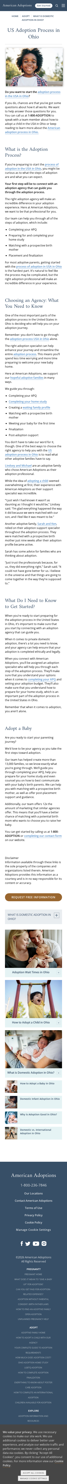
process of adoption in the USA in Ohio (32, 166)
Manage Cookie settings (33, 1478)
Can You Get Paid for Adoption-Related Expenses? (33, 1292)
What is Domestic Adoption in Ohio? (30, 1072)
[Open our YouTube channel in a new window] (36, 1242)
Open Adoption (33, 1314)
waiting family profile (36, 407)
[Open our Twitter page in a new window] (27, 1242)
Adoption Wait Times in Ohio (30, 972)
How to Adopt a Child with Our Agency (33, 1340)
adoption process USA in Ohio (29, 339)
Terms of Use (33, 1208)
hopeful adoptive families (26, 378)
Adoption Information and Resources (33, 1419)
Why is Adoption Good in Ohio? (38, 1114)
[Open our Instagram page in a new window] (44, 1242)
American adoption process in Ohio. (32, 130)
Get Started (44, 5)
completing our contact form (43, 836)
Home (15, 16)
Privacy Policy (34, 1215)
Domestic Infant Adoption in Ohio (40, 1098)
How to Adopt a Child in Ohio (31, 1022)
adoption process (24, 354)
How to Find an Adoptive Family (33, 1309)
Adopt (26, 16)
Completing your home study (28, 401)
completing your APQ (42, 679)
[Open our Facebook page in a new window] (22, 1242)
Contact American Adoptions (33, 1201)
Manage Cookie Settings (33, 1230)
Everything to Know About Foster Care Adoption (33, 1385)
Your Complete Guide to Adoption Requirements (33, 1350)
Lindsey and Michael (18, 465)
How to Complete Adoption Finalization (33, 1375)
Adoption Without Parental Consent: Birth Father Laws (33, 1302)
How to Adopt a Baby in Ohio (37, 1083)
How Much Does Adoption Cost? (33, 1357)
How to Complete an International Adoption (33, 1395)
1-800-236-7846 (33, 1185)
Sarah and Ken (46, 524)
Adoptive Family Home (33, 1332)
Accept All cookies (33, 1473)
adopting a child (37, 481)
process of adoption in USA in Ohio (39, 266)
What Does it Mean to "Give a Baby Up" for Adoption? (33, 1282)
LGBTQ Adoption (33, 1367)
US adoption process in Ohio (28, 452)
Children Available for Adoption (33, 1402)
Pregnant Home (33, 1274)
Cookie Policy (33, 1222)
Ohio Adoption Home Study (33, 1362)
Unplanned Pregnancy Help (33, 1319)
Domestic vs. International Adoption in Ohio (35, 1131)
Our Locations (33, 1193)
